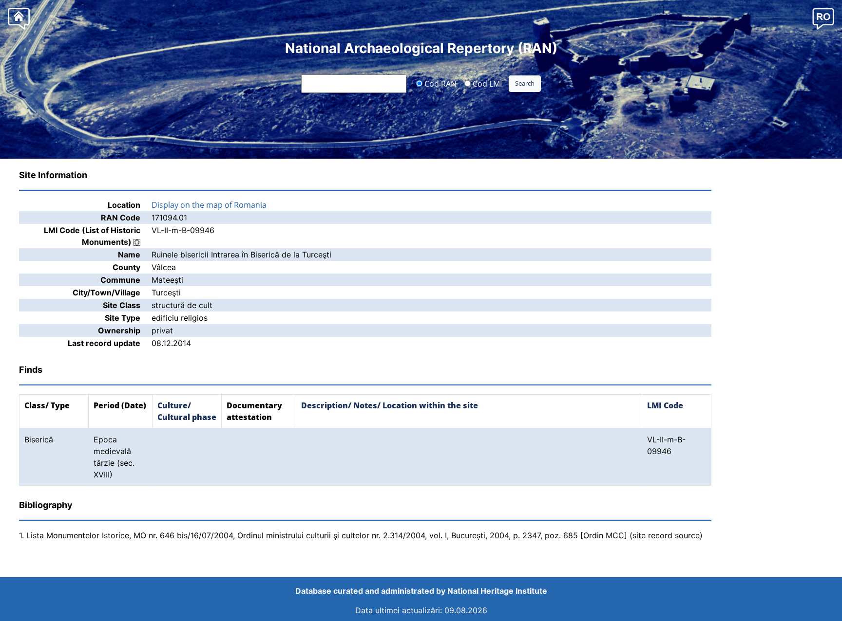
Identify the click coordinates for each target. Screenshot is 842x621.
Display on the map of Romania (209, 205)
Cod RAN (439, 83)
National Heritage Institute (497, 591)
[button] (823, 18)
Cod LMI (486, 83)
